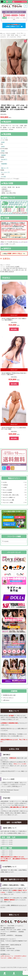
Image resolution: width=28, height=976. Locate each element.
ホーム (3, 33)
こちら (19, 242)
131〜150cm (6, 268)
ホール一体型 (15, 270)
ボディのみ (21, 270)
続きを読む (14, 329)
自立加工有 (11, 271)
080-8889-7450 (15, 15)
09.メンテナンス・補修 (8, 500)
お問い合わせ (6, 700)
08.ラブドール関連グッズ (9, 497)
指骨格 (6, 271)
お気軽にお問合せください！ (13, 25)
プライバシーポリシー (8, 697)
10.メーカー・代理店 (8, 502)
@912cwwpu (18, 935)
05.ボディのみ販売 (10, 33)
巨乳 (3, 271)
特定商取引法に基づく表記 (9, 695)
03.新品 (5, 487)
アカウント (14, 973)
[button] (25, 41)
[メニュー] (25, 5)
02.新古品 (5, 485)
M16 (17, 268)
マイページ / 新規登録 (20, 2)
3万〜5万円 (12, 268)
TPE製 (4, 270)
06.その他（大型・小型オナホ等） (11, 495)
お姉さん (9, 270)
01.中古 (8, 266)
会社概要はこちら (5, 954)
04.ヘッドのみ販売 (7, 490)
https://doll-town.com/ (8, 927)
